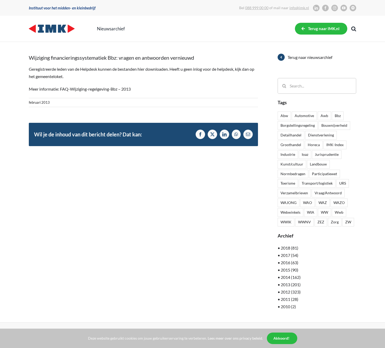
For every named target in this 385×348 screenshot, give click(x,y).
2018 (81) (289, 247)
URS (342, 183)
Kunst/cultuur (291, 164)
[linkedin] (316, 8)
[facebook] (325, 8)
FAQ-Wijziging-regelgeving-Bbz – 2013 (95, 88)
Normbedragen (292, 174)
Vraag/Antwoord (328, 193)
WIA (310, 212)
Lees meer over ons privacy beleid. (235, 338)
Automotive (304, 115)
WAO (307, 202)
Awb (324, 115)
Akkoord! (281, 338)
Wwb (339, 212)
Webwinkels (290, 212)
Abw (284, 115)
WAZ (322, 202)
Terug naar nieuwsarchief (310, 57)
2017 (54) (289, 255)
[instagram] (334, 8)
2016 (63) (289, 262)
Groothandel (290, 144)
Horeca (314, 144)
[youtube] (343, 8)
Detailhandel (290, 135)
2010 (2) (288, 306)
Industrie (287, 154)
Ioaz (305, 154)
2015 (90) (289, 269)
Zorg (335, 222)
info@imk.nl (299, 7)
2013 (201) (291, 284)
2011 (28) (289, 299)
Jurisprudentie (327, 154)
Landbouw (318, 164)
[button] (353, 28)
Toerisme (287, 183)
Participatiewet (324, 174)
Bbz (338, 115)
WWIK (286, 222)
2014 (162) (291, 277)
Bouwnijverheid (334, 125)
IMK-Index (335, 144)
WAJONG (288, 202)
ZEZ (320, 222)
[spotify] (353, 8)
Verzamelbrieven (294, 193)
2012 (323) (291, 291)
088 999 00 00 (256, 7)
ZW (348, 222)
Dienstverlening (321, 135)
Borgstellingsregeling (297, 125)
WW (324, 212)
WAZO (339, 202)
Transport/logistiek (317, 183)
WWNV (304, 222)
